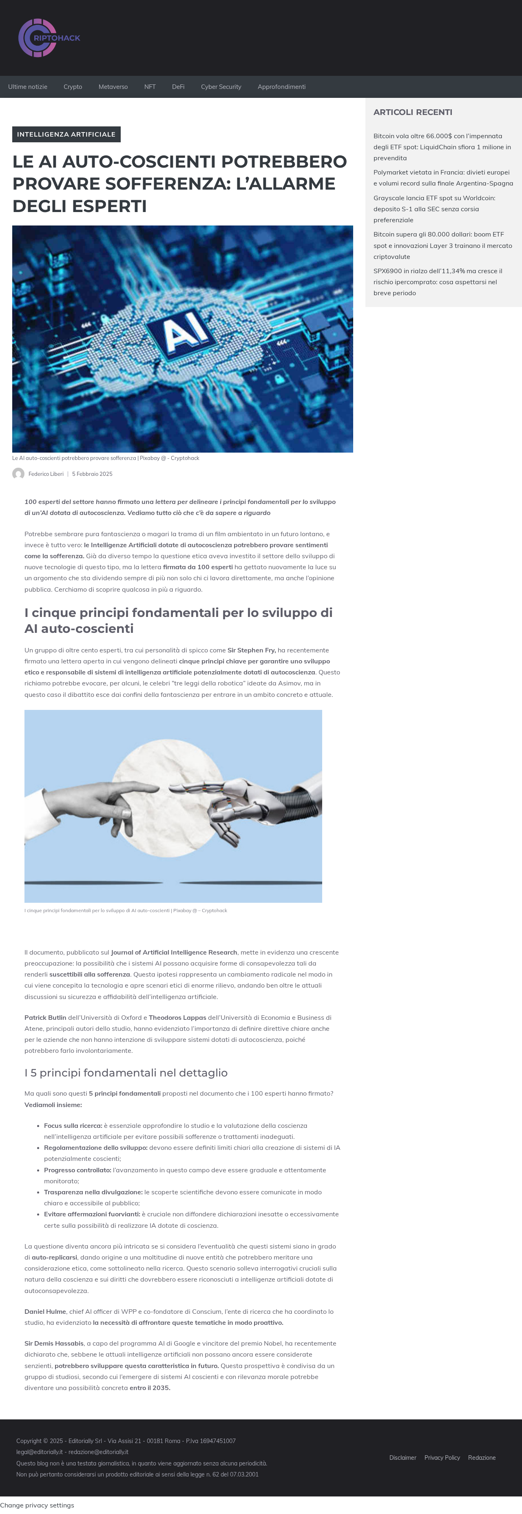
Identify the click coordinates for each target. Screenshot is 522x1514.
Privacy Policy (442, 1457)
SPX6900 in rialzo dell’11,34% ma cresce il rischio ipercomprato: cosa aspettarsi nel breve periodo (438, 282)
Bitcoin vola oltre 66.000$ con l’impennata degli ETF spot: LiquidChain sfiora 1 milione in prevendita (442, 147)
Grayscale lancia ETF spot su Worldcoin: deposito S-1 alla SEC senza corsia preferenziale (434, 209)
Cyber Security (221, 87)
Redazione (482, 1457)
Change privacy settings (37, 1505)
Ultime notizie (27, 87)
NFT (150, 87)
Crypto (73, 87)
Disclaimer (402, 1457)
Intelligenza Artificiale (66, 134)
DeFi (178, 87)
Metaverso (113, 87)
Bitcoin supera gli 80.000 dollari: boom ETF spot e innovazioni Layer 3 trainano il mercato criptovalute (443, 245)
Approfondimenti (282, 87)
